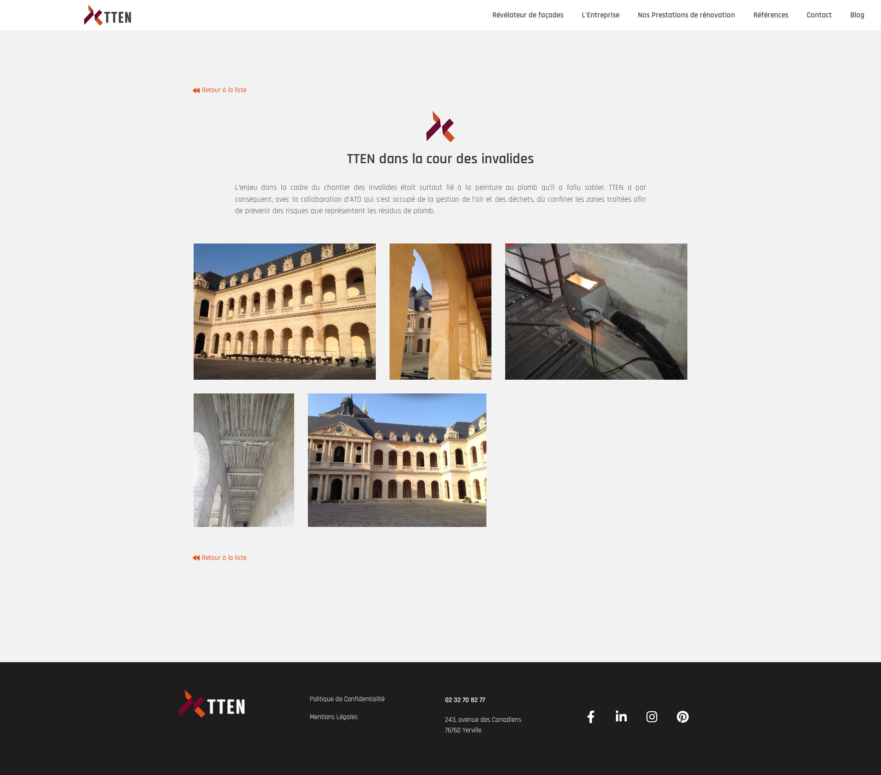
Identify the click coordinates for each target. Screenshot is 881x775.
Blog (857, 15)
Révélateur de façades (527, 15)
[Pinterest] (683, 716)
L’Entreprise (600, 15)
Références (770, 15)
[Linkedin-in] (621, 716)
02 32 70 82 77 (465, 700)
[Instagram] (652, 716)
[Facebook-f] (591, 716)
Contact (819, 15)
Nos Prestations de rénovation (686, 15)
